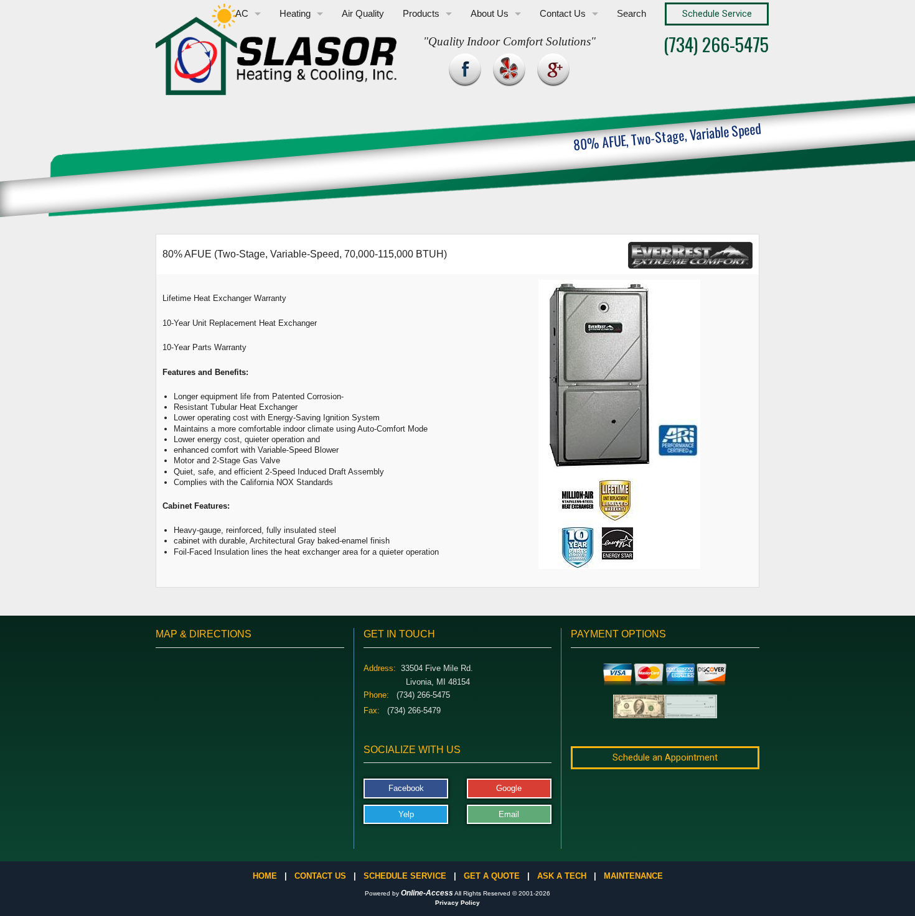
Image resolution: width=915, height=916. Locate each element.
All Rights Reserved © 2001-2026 (502, 893)
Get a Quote (492, 876)
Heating (295, 14)
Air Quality (363, 14)
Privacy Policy (457, 902)
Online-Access (427, 893)
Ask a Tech (561, 876)
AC (241, 14)
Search (631, 14)
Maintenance (633, 876)
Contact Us (563, 14)
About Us (490, 14)
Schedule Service (405, 876)
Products (421, 14)
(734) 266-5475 (716, 43)
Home (265, 876)
